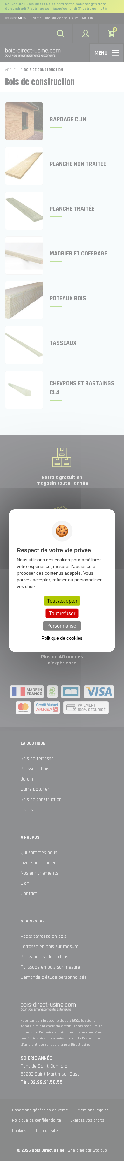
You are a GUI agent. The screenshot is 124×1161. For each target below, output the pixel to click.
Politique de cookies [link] (62, 638)
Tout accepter (62, 600)
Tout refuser (62, 613)
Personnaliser (62, 626)
